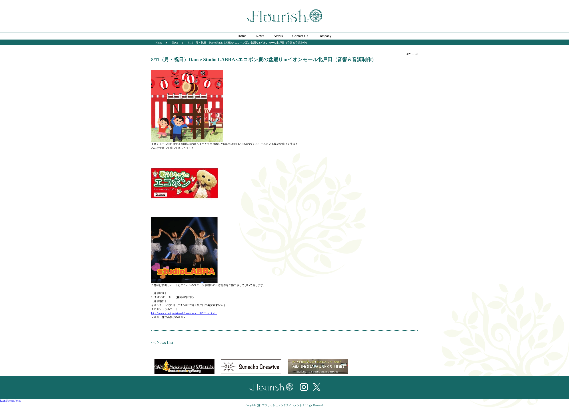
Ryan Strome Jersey (10, 400)
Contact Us (300, 36)
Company (324, 36)
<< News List (162, 342)
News (260, 36)
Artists (278, 36)
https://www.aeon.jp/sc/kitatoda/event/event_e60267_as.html (184, 313)
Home (242, 36)
